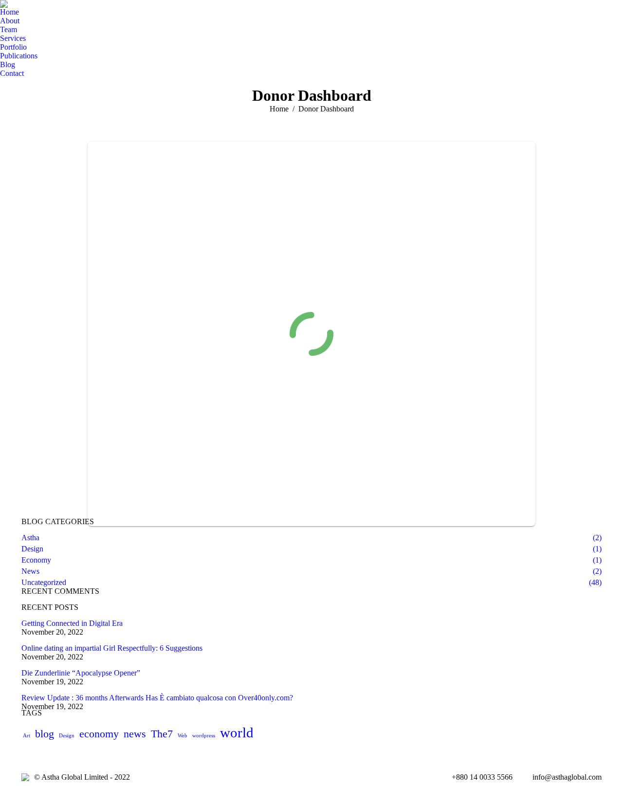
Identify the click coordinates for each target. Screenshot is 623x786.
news (135, 734)
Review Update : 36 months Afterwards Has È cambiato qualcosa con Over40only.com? (157, 698)
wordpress (203, 735)
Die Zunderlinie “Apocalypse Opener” (80, 673)
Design (66, 735)
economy (99, 734)
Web (182, 735)
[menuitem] (9, 12)
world (237, 732)
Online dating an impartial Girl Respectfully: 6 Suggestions (111, 648)
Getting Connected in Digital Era (72, 623)
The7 (162, 734)
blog (44, 734)
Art (26, 735)
